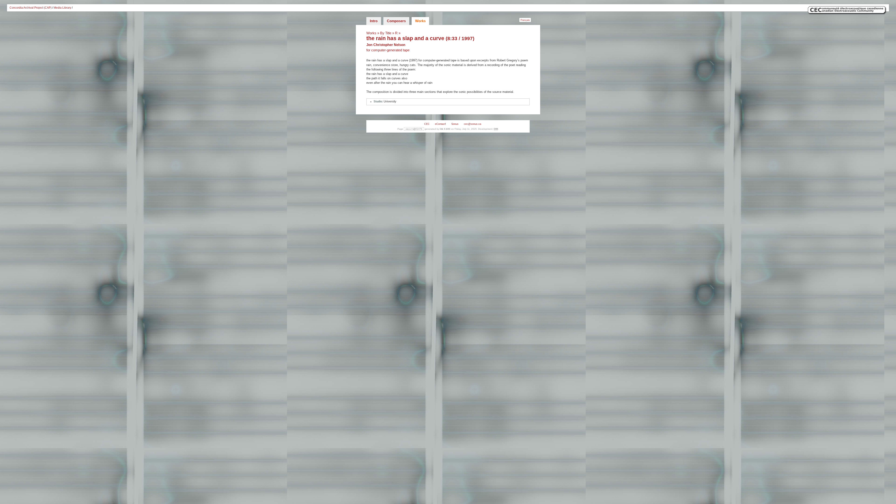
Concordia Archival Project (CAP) (31, 7)
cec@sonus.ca (472, 123)
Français (525, 20)
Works (420, 21)
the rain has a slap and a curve (405, 38)
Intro (374, 21)
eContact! (440, 123)
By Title (385, 33)
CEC (427, 123)
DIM (496, 129)
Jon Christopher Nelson (385, 45)
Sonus (454, 123)
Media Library (62, 7)
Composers (396, 21)
